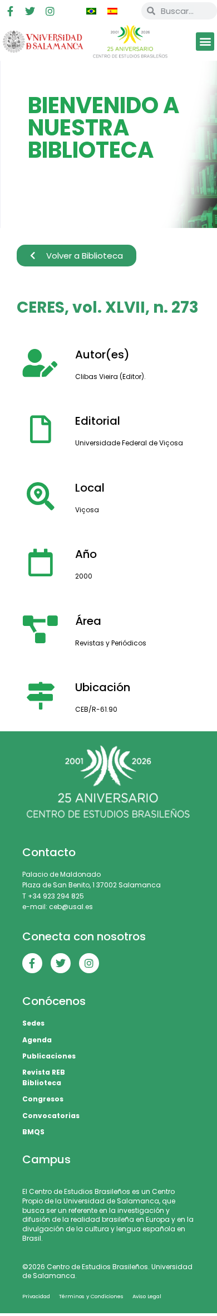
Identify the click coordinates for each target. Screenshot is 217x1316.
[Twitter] (30, 11)
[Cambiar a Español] (112, 11)
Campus (46, 1159)
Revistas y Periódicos (110, 643)
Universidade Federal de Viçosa (129, 443)
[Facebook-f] (10, 11)
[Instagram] (50, 11)
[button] (205, 41)
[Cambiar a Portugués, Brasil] (91, 11)
